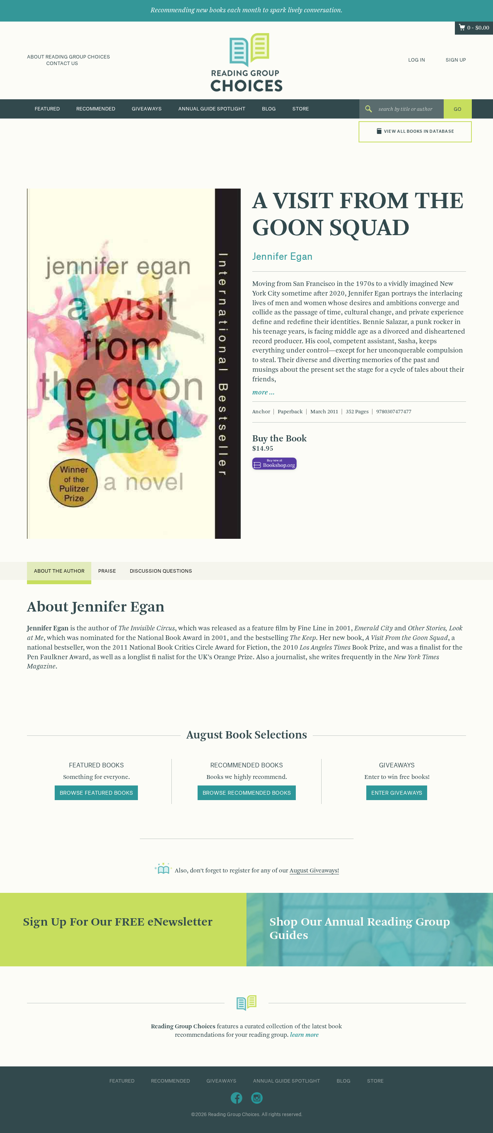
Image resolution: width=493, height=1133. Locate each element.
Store (300, 109)
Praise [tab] (107, 571)
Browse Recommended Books (247, 793)
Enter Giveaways (396, 793)
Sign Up (456, 60)
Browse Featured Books (96, 793)
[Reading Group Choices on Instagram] (257, 1097)
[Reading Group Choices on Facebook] (236, 1097)
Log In (416, 60)
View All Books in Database (419, 132)
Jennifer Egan (282, 257)
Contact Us (62, 63)
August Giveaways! (314, 871)
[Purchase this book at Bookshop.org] (274, 463)
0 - (478, 28)
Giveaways (147, 109)
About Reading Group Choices (68, 57)
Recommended (95, 109)
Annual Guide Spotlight (211, 109)
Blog (269, 109)
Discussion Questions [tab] (161, 571)
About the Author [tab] (59, 571)
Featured (47, 109)
